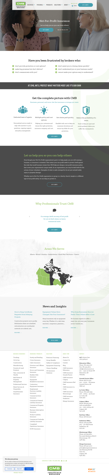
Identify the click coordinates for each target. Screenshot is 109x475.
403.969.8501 (86, 405)
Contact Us (66, 360)
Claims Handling (51, 368)
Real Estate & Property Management (17, 379)
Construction (17, 363)
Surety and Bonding (36, 357)
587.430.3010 (88, 446)
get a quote (54, 136)
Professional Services (20, 384)
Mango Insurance (68, 401)
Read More (17, 333)
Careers (65, 363)
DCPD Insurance (35, 429)
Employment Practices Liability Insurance (35, 391)
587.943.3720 (88, 403)
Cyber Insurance (35, 363)
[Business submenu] (34, 4)
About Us (66, 357)
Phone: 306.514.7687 (85, 422)
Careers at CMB (46, 461)
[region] (19, 464)
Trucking (16, 357)
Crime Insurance (35, 360)
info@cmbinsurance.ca (86, 369)
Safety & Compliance (53, 363)
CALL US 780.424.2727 (63, 30)
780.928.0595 (88, 392)
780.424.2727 (74, 4)
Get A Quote (85, 5)
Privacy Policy (18, 473)
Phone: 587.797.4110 (85, 417)
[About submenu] (68, 4)
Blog (64, 365)
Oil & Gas (16, 360)
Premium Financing (52, 357)
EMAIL (75, 6)
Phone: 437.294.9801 (85, 434)
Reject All (19, 468)
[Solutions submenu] (61, 4)
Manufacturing (18, 365)
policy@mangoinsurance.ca (88, 448)
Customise (9, 468)
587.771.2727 (87, 380)
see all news (54, 340)
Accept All (29, 468)
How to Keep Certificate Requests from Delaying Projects (23, 314)
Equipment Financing (53, 365)
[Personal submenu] (43, 4)
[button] (29, 216)
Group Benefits (51, 360)
